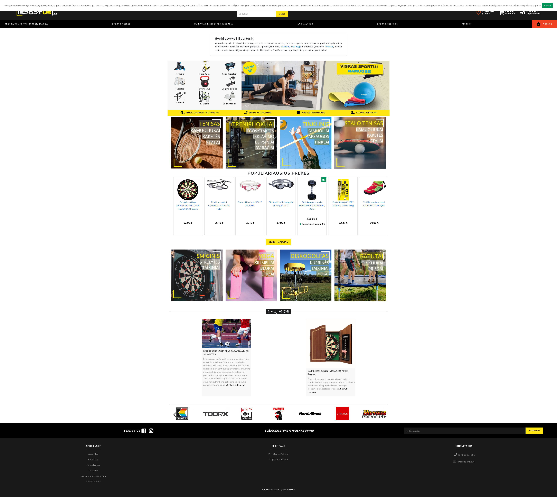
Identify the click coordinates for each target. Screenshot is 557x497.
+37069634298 (466, 455)
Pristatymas (93, 465)
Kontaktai (93, 459)
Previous (174, 413)
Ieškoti (282, 13)
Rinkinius (329, 46)
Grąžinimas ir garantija (93, 476)
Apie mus (93, 454)
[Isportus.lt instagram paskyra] (151, 430)
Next (382, 413)
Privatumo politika (278, 454)
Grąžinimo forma (278, 459)
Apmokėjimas (93, 481)
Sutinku (547, 5)
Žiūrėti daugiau (278, 242)
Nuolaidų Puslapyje (291, 46)
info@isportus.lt (465, 461)
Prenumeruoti (534, 431)
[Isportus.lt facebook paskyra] (144, 430)
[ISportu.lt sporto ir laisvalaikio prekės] (37, 12)
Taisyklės (93, 470)
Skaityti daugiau (236, 385)
